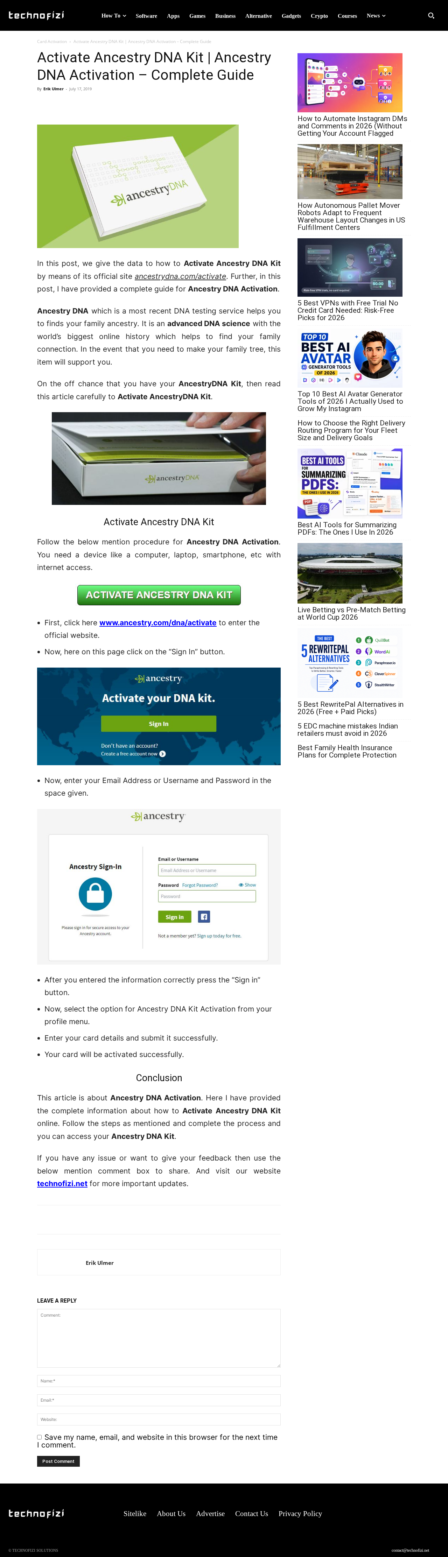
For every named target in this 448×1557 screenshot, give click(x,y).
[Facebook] (60, 105)
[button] (431, 15)
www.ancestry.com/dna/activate (158, 622)
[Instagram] (391, 1514)
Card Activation (52, 41)
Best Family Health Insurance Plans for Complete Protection (347, 751)
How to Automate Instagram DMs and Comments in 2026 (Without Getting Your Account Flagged (352, 126)
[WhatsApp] (44, 105)
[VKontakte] (419, 1514)
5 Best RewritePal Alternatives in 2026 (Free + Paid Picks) (351, 708)
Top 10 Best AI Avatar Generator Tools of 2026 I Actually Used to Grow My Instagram (350, 401)
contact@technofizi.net (410, 1550)
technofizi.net (62, 1183)
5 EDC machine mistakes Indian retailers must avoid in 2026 (348, 730)
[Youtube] (433, 1514)
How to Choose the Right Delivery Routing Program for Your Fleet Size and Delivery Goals (351, 431)
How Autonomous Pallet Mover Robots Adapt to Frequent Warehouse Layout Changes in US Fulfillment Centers (351, 216)
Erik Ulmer (53, 88)
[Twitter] (76, 105)
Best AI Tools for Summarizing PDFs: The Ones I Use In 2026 (347, 528)
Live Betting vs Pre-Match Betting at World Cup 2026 (352, 613)
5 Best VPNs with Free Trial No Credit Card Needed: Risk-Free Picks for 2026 (348, 311)
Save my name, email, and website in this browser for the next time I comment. (157, 1441)
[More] (92, 105)
